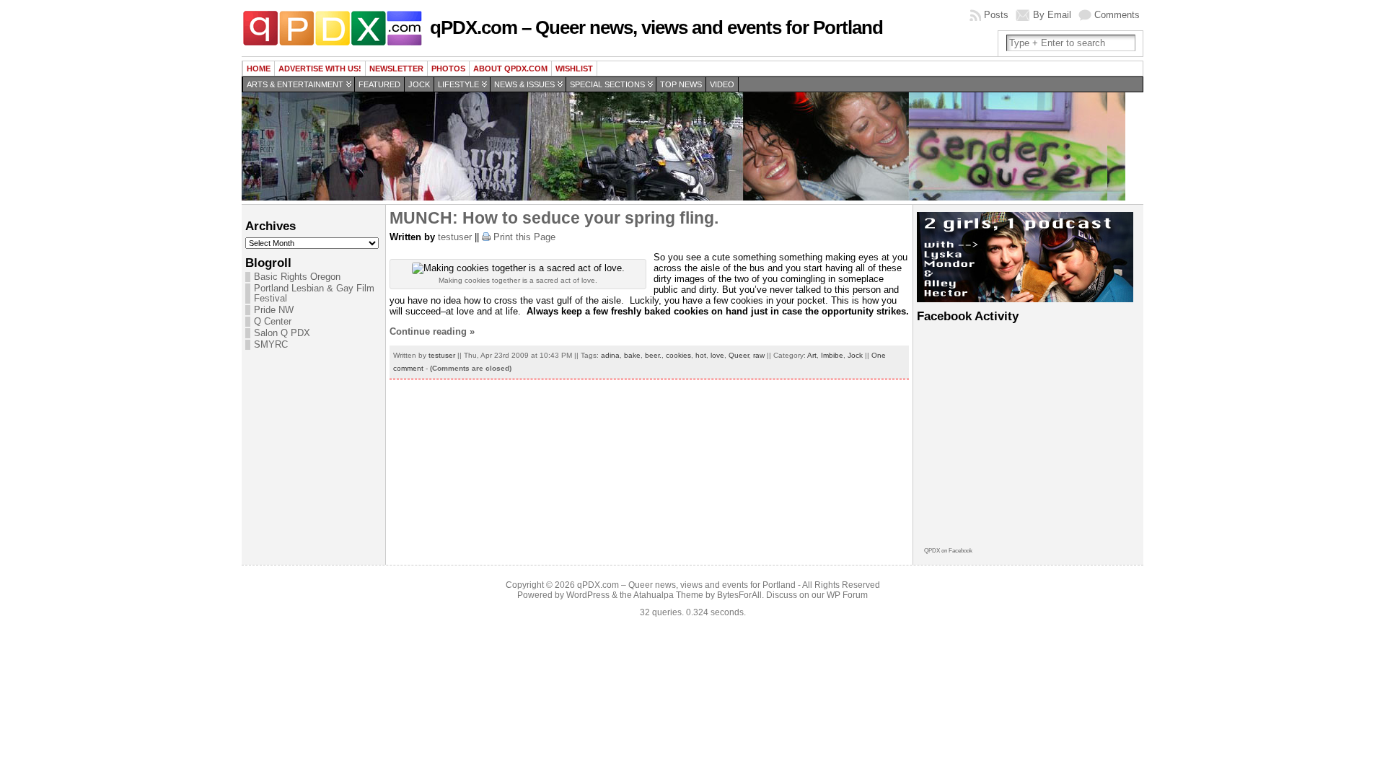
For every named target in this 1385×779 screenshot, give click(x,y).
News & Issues (524, 84)
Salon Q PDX (282, 333)
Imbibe (832, 355)
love (717, 355)
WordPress (588, 595)
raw (759, 355)
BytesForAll (739, 595)
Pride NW (274, 310)
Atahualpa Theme (668, 595)
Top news (681, 84)
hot (700, 355)
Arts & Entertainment (295, 84)
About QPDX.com (510, 68)
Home (259, 68)
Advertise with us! (319, 68)
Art (812, 355)
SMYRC (271, 345)
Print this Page (524, 237)
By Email (1052, 14)
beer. (653, 355)
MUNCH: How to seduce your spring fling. (554, 217)
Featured (379, 84)
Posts (996, 14)
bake (632, 355)
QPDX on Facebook (948, 550)
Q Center (272, 322)
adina (610, 355)
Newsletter (396, 68)
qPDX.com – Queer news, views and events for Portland (656, 27)
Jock (419, 84)
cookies (678, 355)
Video (722, 84)
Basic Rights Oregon (297, 277)
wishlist (574, 68)
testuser (455, 237)
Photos (448, 68)
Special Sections (607, 84)
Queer (739, 355)
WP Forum (847, 595)
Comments (1117, 14)
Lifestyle (458, 84)
